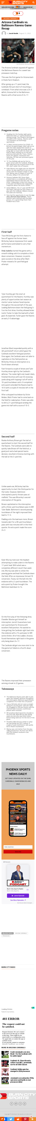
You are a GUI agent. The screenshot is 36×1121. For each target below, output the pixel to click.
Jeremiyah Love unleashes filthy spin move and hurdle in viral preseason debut (22, 1080)
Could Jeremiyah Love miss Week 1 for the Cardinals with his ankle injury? (21, 1054)
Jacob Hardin (13, 33)
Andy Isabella (7, 250)
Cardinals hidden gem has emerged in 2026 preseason (20, 1070)
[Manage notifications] (31, 1116)
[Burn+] (18, 13)
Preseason (6, 936)
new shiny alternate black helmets (20, 196)
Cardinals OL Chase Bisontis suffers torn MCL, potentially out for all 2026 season (20, 1063)
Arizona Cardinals (21, 933)
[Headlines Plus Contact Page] (33, 1008)
